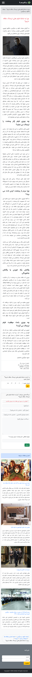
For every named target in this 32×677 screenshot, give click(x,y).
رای (28, 386)
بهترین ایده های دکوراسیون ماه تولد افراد (20, 527)
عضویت (27, 663)
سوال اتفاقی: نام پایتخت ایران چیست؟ (19, 437)
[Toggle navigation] (3, 2)
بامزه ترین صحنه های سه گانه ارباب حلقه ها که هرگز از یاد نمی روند (16, 484)
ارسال (27, 445)
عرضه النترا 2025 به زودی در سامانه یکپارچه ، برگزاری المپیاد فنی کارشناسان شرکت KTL (17, 613)
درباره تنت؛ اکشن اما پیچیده (23, 570)
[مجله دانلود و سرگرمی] (25, 3)
